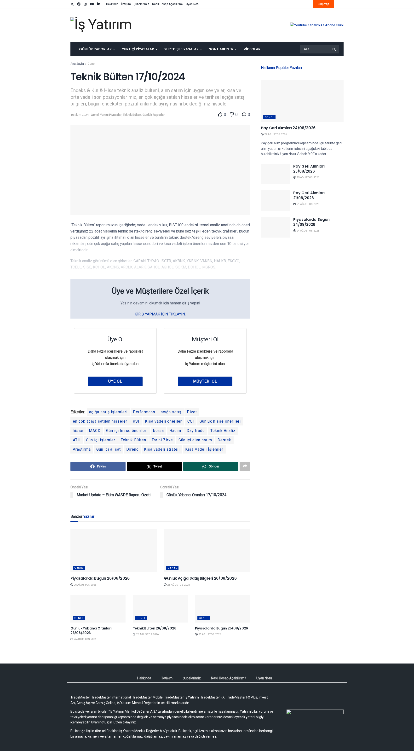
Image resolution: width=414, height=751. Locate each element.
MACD (95, 430)
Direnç (132, 449)
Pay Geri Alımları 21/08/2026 (309, 195)
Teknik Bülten (132, 114)
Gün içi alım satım (195, 440)
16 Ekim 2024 (79, 114)
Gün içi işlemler (100, 440)
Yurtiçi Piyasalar (138, 49)
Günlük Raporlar (95, 49)
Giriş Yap (323, 4)
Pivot (192, 412)
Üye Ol (115, 381)
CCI (190, 421)
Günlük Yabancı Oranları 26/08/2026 (91, 630)
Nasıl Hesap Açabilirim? (167, 4)
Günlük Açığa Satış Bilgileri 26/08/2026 (200, 578)
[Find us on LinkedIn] (98, 4)
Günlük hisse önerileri (220, 421)
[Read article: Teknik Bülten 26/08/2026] (160, 609)
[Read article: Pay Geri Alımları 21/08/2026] (275, 200)
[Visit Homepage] (101, 25)
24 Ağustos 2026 (275, 134)
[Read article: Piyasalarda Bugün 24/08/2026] (275, 227)
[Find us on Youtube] (92, 4)
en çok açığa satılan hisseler (100, 421)
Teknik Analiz (223, 430)
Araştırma (82, 449)
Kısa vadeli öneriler (163, 421)
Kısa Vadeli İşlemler (204, 449)
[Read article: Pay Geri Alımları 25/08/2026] (275, 174)
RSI (136, 421)
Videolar (252, 49)
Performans (144, 412)
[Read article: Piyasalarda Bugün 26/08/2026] (113, 550)
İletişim (126, 4)
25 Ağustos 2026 (209, 634)
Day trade (196, 430)
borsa (158, 430)
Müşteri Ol (205, 381)
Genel (91, 63)
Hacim (175, 430)
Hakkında (112, 4)
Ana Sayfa (77, 63)
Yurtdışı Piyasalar (181, 49)
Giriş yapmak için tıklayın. (160, 314)
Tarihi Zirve (162, 440)
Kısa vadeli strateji (162, 449)
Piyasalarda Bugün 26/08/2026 (100, 578)
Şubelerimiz (141, 4)
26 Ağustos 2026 (84, 584)
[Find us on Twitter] (72, 4)
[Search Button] (334, 49)
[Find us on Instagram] (85, 4)
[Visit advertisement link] (317, 25)
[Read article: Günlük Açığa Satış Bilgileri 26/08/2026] (207, 550)
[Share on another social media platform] (245, 466)
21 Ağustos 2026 (307, 204)
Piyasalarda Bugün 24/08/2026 (311, 222)
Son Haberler (221, 49)
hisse (78, 430)
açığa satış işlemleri (108, 412)
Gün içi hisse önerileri (127, 430)
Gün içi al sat (108, 449)
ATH (76, 440)
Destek (224, 440)
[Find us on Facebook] (78, 4)
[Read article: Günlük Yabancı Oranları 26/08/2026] (98, 609)
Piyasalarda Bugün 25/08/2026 (221, 628)
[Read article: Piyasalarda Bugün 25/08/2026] (222, 609)
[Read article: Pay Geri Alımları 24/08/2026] (302, 101)
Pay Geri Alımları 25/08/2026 (309, 169)
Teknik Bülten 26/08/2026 (154, 628)
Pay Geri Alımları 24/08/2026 (288, 128)
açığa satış (171, 412)
